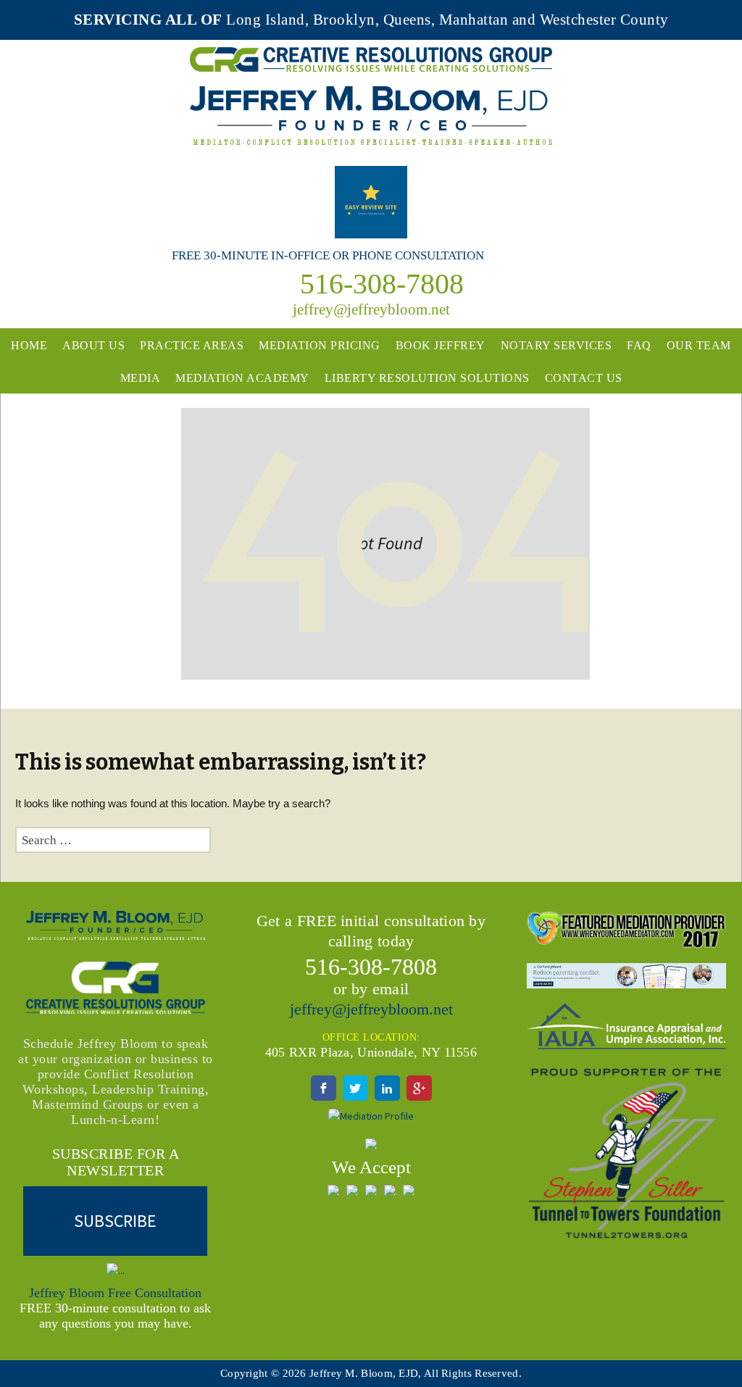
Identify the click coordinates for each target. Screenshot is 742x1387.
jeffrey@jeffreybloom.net (371, 1009)
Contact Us (583, 378)
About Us (93, 345)
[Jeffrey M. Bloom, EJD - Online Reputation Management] (371, 200)
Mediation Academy (242, 378)
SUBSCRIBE (115, 1220)
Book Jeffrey (440, 345)
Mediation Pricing (319, 345)
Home (29, 345)
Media (140, 378)
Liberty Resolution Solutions (427, 378)
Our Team (699, 345)
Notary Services (556, 345)
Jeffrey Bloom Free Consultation (115, 1293)
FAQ (639, 345)
